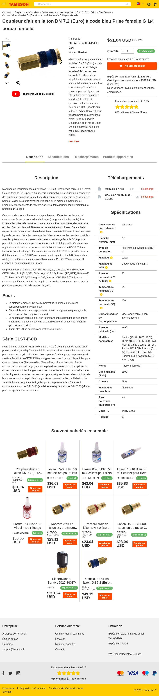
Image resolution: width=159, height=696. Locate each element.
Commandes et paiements (69, 633)
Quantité (113, 51)
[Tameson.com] (19, 4)
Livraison (60, 639)
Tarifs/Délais (115, 638)
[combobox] (82, 4)
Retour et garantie (65, 644)
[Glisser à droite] (18, 61)
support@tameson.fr (13, 649)
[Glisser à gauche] (61, 61)
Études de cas (10, 639)
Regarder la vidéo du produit (37, 94)
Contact (59, 649)
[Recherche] (128, 4)
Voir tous (74, 141)
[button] (4, 4)
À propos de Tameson (14, 633)
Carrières (7, 644)
